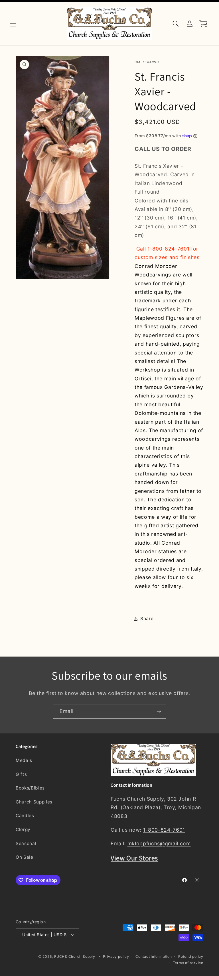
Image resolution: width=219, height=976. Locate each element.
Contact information (153, 956)
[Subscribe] (159, 711)
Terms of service (188, 963)
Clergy (23, 829)
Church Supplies (34, 802)
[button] (13, 23)
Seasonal (26, 843)
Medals (24, 760)
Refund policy (190, 956)
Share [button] (146, 618)
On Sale (24, 857)
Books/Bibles (30, 788)
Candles (25, 815)
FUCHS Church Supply (74, 956)
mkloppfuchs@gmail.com (159, 843)
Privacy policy (116, 956)
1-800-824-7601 (164, 830)
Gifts (21, 774)
